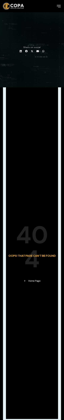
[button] (21, 51)
